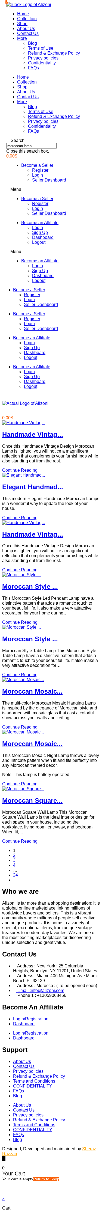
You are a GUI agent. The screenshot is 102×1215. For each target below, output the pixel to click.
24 (15, 875)
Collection (27, 18)
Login (37, 175)
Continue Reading (20, 470)
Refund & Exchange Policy (54, 53)
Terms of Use (40, 48)
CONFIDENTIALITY (32, 1086)
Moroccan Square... (32, 800)
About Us (26, 28)
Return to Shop (46, 1179)
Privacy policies (43, 58)
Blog (32, 43)
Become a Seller (37, 165)
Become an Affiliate (39, 222)
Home (23, 13)
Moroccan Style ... (30, 586)
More (22, 38)
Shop (22, 23)
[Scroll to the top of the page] (3, 1158)
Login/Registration (30, 1019)
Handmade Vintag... (32, 434)
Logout (38, 242)
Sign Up (40, 232)
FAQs (33, 68)
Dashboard (43, 237)
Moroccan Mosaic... (32, 691)
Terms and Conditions (34, 1081)
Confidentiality (42, 63)
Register (40, 170)
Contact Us (28, 33)
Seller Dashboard (49, 180)
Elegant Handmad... (32, 487)
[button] (51, 140)
